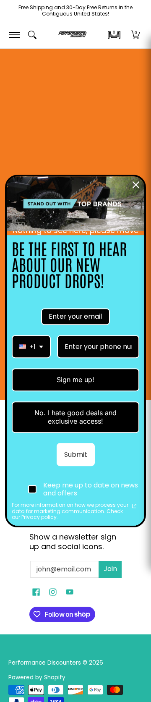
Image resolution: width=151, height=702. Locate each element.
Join (110, 569)
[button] (114, 35)
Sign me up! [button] (75, 379)
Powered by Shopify (36, 677)
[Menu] (14, 34)
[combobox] (31, 346)
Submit (75, 454)
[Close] (136, 185)
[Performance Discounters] (72, 34)
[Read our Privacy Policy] (134, 506)
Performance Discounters (44, 663)
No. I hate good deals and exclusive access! (75, 417)
